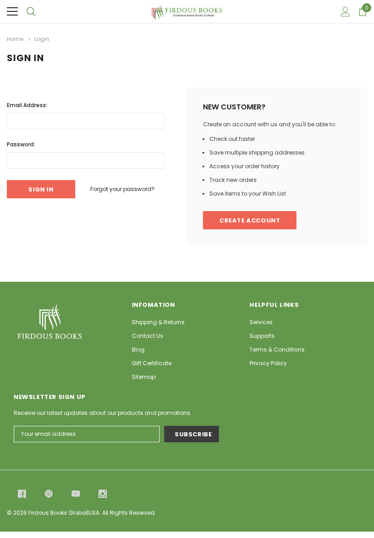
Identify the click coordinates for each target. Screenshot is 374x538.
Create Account (249, 220)
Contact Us (147, 336)
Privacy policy (268, 363)
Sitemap (144, 377)
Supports (262, 336)
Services (261, 322)
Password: (21, 144)
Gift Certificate (151, 363)
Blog (138, 349)
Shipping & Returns (158, 322)
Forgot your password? (122, 189)
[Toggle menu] (12, 11)
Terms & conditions (277, 349)
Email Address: (27, 105)
